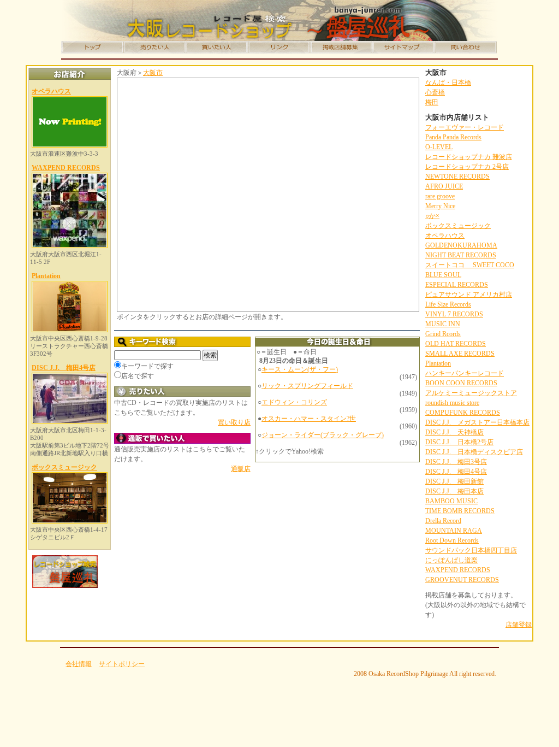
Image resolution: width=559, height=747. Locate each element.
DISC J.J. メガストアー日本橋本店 (477, 422)
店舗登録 (519, 624)
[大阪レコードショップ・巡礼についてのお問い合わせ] (466, 47)
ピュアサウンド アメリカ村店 (468, 294)
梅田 (431, 102)
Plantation (46, 276)
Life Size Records (448, 304)
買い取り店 (234, 422)
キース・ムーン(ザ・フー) (299, 369)
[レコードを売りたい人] (154, 47)
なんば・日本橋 (448, 82)
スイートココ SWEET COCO (469, 265)
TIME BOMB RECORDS (460, 511)
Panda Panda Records (453, 137)
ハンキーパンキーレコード (464, 373)
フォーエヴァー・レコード (464, 127)
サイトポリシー (122, 664)
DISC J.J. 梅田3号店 (456, 462)
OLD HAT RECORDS (455, 344)
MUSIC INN (442, 324)
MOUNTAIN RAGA (453, 530)
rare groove (440, 196)
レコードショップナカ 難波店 (468, 157)
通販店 (241, 469)
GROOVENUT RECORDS (462, 580)
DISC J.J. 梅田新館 (454, 481)
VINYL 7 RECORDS (454, 314)
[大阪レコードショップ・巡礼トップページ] (92, 47)
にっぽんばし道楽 (451, 560)
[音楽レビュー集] (279, 47)
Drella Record (443, 521)
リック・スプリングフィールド (307, 386)
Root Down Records (452, 540)
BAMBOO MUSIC (451, 501)
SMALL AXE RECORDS (460, 353)
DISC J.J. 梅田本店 (454, 491)
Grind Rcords (443, 334)
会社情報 (79, 664)
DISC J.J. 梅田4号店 (64, 368)
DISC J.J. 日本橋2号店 (459, 442)
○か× (432, 216)
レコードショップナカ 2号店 (467, 166)
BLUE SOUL (443, 275)
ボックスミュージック (64, 467)
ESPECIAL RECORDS (456, 285)
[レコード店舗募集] (341, 47)
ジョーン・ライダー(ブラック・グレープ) (322, 435)
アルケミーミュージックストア (471, 393)
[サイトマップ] (403, 47)
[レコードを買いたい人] (217, 47)
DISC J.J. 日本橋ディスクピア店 (474, 452)
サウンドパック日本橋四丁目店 (471, 550)
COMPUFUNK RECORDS (462, 412)
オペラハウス (51, 91)
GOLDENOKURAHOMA (461, 245)
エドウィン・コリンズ (294, 402)
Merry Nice (440, 206)
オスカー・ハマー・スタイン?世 (308, 418)
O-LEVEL (439, 147)
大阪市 (153, 73)
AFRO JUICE (444, 186)
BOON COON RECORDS (461, 383)
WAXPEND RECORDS (66, 168)
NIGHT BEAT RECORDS (460, 255)
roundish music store (452, 403)
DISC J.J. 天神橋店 (454, 432)
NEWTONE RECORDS (457, 176)
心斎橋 (435, 92)
